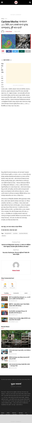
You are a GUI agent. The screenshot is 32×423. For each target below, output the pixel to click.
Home (2, 18)
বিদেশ (6, 18)
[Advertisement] (16, 8)
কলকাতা (8, 412)
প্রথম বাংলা (14, 412)
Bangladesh (8, 233)
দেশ (26, 412)
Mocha (4, 235)
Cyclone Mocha (23, 233)
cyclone (15, 233)
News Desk (9, 31)
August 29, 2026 (6, 346)
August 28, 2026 (13, 353)
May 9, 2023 (17, 31)
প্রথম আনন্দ (21, 412)
